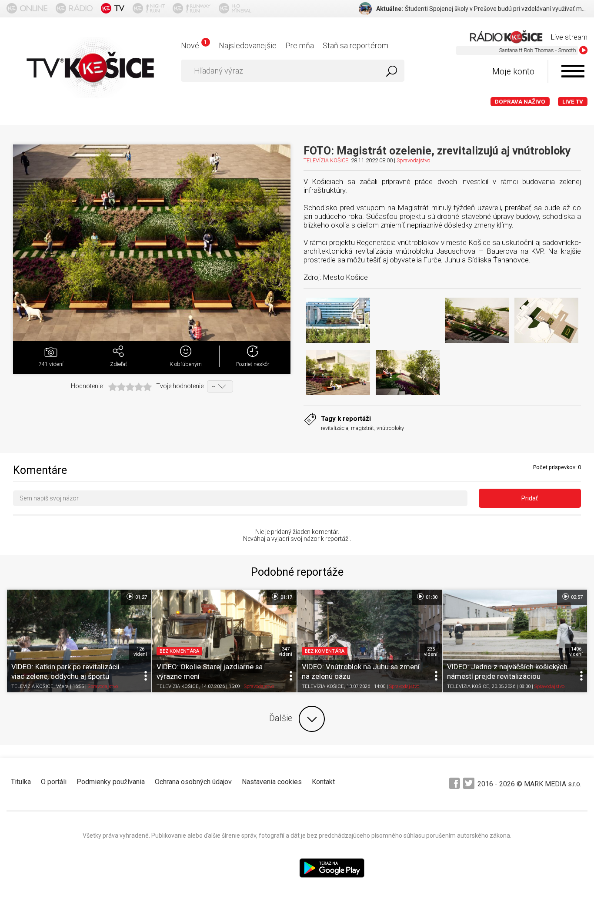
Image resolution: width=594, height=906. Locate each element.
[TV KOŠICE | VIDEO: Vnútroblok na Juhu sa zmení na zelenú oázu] (369, 641)
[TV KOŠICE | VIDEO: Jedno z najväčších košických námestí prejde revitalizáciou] (515, 641)
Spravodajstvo (413, 160)
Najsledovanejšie (248, 45)
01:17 (285, 597)
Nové (194, 45)
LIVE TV (572, 101)
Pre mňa (299, 45)
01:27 (140, 597)
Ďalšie (280, 718)
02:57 (576, 597)
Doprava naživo (520, 101)
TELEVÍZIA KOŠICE (326, 160)
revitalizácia (334, 428)
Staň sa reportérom (355, 45)
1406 (576, 651)
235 (430, 651)
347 (285, 651)
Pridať (529, 498)
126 (140, 651)
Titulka (21, 782)
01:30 (430, 597)
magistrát (362, 428)
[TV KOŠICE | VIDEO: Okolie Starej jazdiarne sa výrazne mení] (224, 641)
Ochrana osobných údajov (193, 782)
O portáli (54, 782)
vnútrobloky (390, 428)
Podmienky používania (111, 782)
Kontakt (323, 782)
